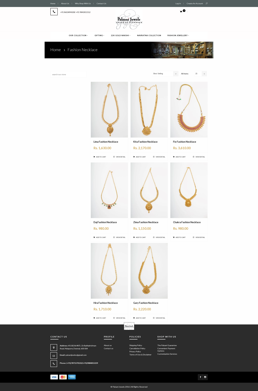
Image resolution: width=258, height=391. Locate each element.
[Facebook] (200, 377)
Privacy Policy (135, 351)
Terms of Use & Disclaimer (140, 354)
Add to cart (101, 157)
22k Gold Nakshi (120, 35)
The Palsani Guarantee (167, 345)
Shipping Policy (135, 345)
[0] (181, 11)
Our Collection (77, 35)
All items (184, 73)
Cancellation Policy (137, 348)
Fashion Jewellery (177, 35)
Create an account (195, 3)
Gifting (99, 35)
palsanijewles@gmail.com (76, 355)
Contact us (108, 348)
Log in (178, 3)
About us (108, 345)
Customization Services (167, 354)
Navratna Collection (149, 35)
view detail (120, 157)
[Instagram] (205, 377)
